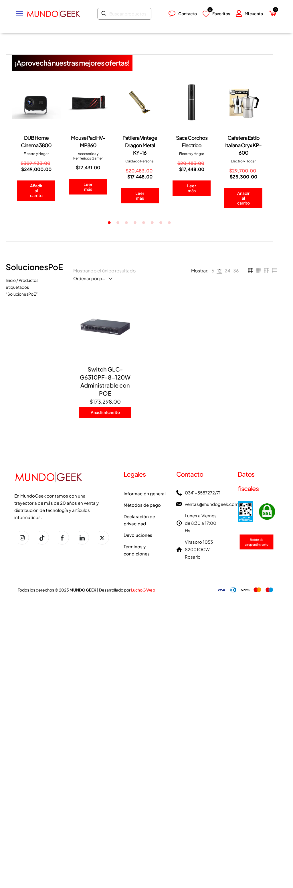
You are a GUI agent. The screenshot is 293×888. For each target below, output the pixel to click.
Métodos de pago (142, 505)
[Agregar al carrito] (131, 301)
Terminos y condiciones (137, 550)
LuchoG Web (143, 589)
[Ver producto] (131, 313)
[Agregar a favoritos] (131, 325)
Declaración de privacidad (139, 520)
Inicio (11, 280)
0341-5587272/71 (203, 492)
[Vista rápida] (131, 338)
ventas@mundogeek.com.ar (214, 504)
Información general (145, 493)
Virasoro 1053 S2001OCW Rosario (199, 549)
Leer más (87, 187)
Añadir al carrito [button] (35, 190)
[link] (213, 270)
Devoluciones (138, 535)
